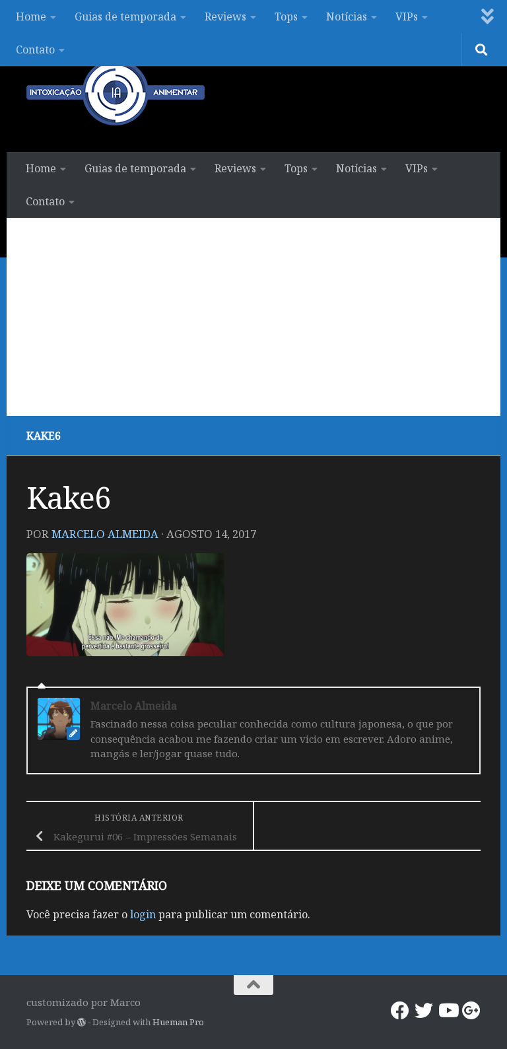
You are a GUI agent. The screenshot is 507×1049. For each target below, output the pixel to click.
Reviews (225, 16)
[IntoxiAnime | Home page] (115, 92)
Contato (35, 49)
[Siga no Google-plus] (471, 1010)
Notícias (346, 16)
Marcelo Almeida (104, 533)
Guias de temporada (125, 16)
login (143, 914)
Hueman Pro (178, 1022)
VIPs (406, 16)
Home (31, 16)
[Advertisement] (253, 316)
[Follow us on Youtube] (447, 1010)
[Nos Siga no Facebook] (400, 1010)
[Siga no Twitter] (424, 1010)
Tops (286, 16)
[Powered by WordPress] (81, 1022)
